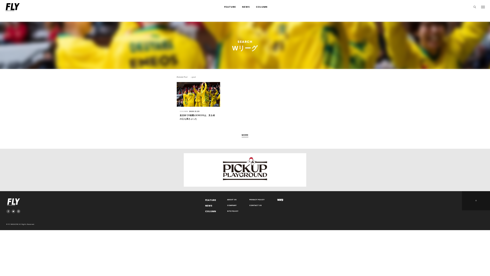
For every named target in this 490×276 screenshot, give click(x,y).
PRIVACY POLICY (257, 200)
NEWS (246, 7)
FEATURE (230, 7)
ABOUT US (232, 200)
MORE (245, 135)
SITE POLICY (232, 211)
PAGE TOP (476, 200)
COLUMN (262, 7)
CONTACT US (255, 205)
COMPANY (232, 205)
